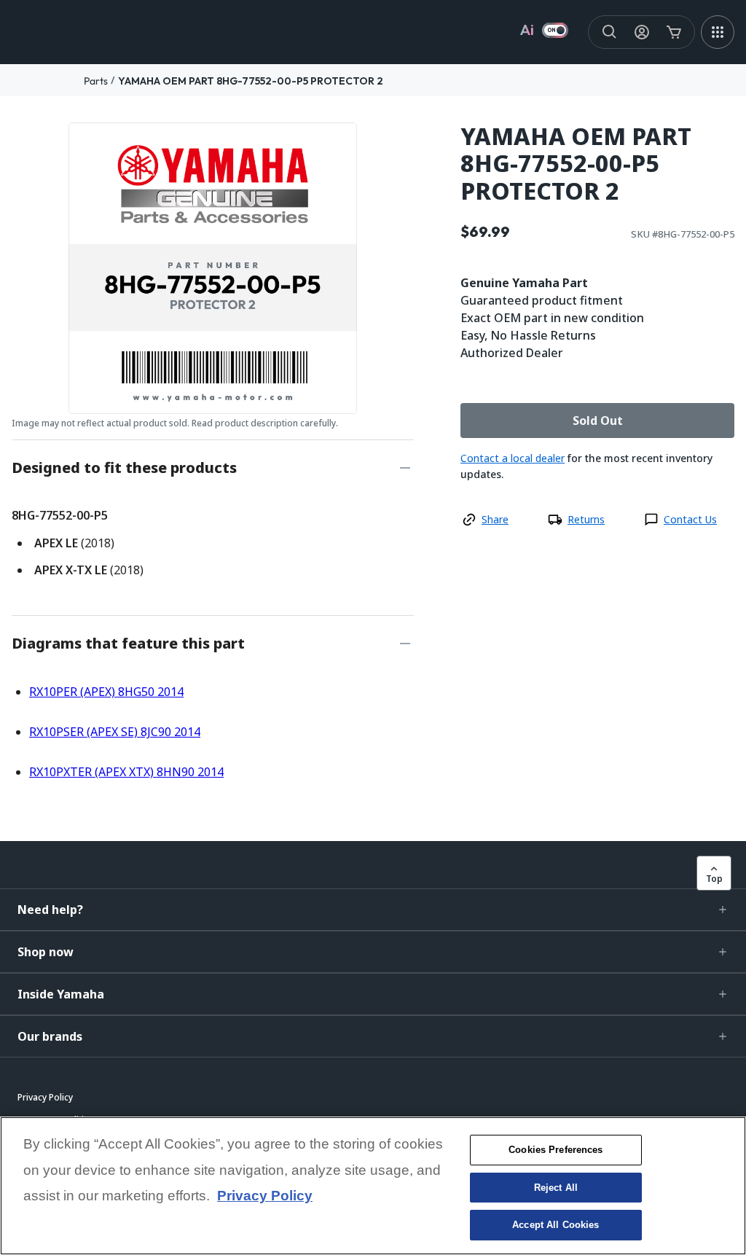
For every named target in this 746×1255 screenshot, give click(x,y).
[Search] (610, 32)
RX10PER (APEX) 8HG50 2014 (106, 692)
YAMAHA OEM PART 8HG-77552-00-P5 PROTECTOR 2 (250, 80)
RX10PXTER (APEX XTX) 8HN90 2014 (126, 772)
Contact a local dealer (512, 458)
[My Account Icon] (642, 32)
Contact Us (690, 519)
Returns (586, 519)
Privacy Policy (265, 1195)
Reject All (556, 1187)
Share (495, 519)
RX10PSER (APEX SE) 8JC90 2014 (114, 732)
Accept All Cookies (555, 1224)
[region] (373, 1186)
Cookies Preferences (555, 1149)
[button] (373, 909)
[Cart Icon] (674, 32)
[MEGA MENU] (717, 32)
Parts (96, 80)
